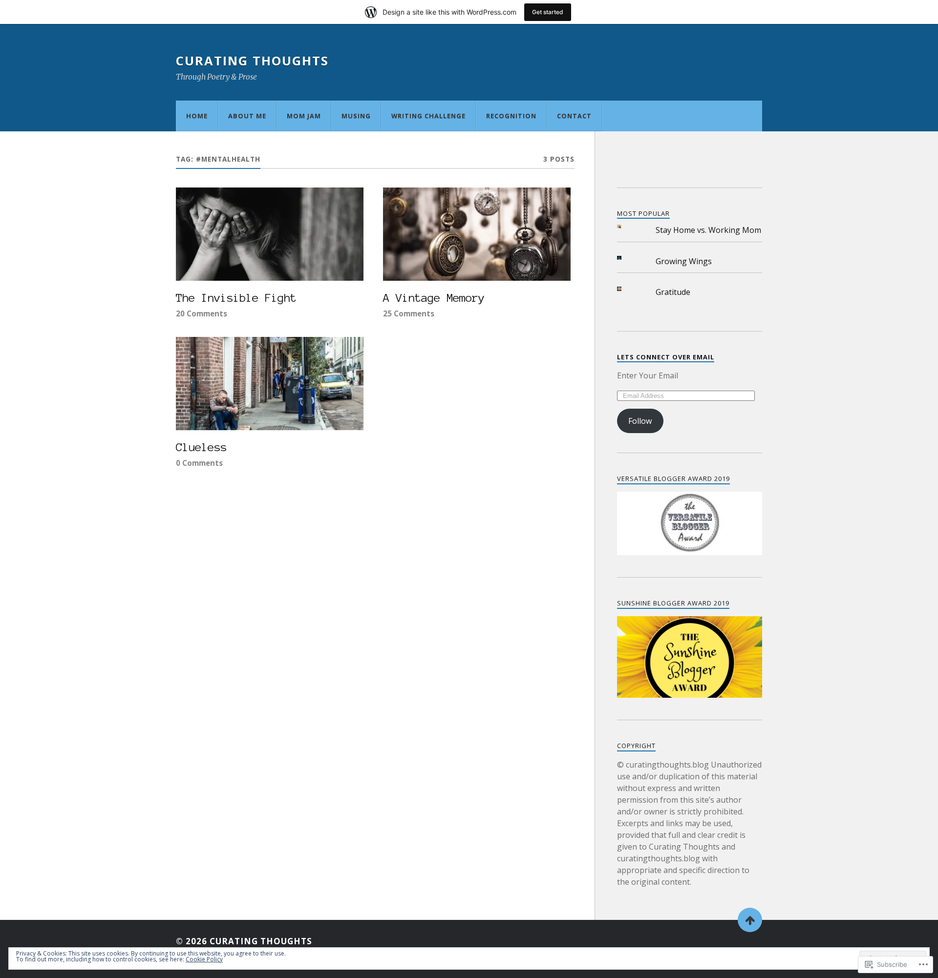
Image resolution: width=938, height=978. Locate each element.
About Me (247, 115)
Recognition (511, 115)
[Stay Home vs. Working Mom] (627, 227)
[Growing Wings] (627, 258)
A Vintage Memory (434, 297)
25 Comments (408, 313)
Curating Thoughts (252, 60)
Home (197, 115)
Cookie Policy (204, 959)
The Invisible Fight (236, 297)
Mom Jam (304, 115)
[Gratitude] (627, 289)
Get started (547, 12)
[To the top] (750, 920)
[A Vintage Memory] (477, 234)
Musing (356, 115)
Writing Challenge (428, 115)
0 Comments (199, 463)
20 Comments (201, 313)
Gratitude (673, 292)
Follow (640, 421)
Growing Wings (684, 261)
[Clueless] (269, 384)
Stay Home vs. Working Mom (708, 230)
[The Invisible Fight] (269, 234)
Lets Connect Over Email (665, 357)
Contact (574, 115)
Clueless (201, 447)
